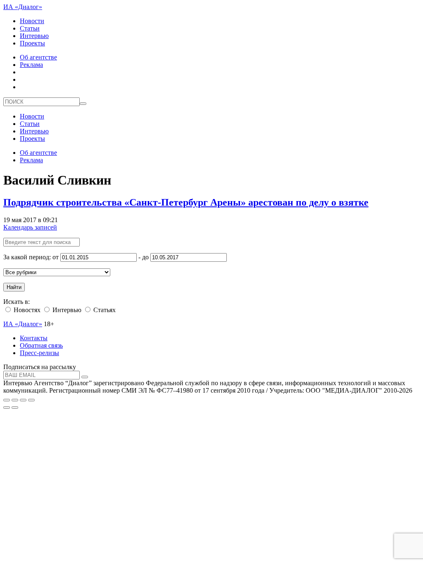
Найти (14, 287)
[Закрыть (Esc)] (6, 400)
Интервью (34, 35)
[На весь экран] (23, 400)
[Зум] (31, 400)
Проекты (32, 43)
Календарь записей (30, 227)
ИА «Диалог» (22, 6)
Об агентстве (38, 57)
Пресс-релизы (39, 352)
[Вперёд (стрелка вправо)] (15, 407)
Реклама (31, 64)
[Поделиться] (15, 400)
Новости (32, 20)
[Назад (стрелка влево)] (6, 407)
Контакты (34, 337)
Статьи (30, 28)
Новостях (26, 309)
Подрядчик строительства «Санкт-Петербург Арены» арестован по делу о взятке (185, 202)
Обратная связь (41, 345)
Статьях (104, 309)
